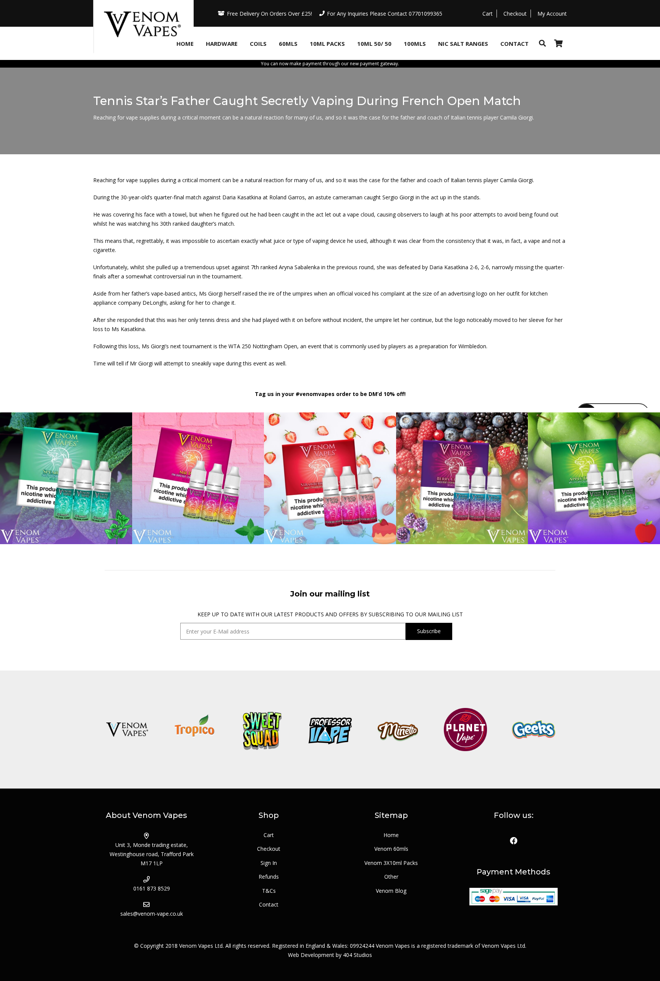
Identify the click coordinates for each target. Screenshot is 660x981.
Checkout (268, 848)
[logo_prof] (330, 729)
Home (391, 835)
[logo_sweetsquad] (262, 729)
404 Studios (357, 954)
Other (391, 876)
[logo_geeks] (533, 729)
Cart (269, 835)
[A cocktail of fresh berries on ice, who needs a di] (462, 478)
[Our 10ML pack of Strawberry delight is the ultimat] (330, 478)
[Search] (542, 43)
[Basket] (558, 43)
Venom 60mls (391, 848)
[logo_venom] (127, 729)
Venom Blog (391, 890)
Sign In (268, 862)
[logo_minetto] (398, 729)
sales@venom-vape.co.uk (151, 913)
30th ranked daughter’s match (197, 223)
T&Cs (269, 890)
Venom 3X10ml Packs (391, 862)
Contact (268, 904)
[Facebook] (513, 840)
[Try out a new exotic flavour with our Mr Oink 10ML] (198, 478)
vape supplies (142, 180)
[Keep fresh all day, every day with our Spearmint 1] (66, 478)
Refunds (269, 876)
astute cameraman (338, 197)
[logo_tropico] (194, 729)
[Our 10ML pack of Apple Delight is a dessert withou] (594, 478)
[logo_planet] (465, 729)
